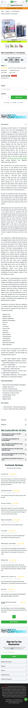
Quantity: (3, 93)
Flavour (3, 86)
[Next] (14, 616)
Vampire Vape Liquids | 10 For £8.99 (14, 8)
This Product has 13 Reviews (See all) (17, 68)
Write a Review (14, 622)
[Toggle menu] (2, 2)
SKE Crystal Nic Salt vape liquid (18, 158)
